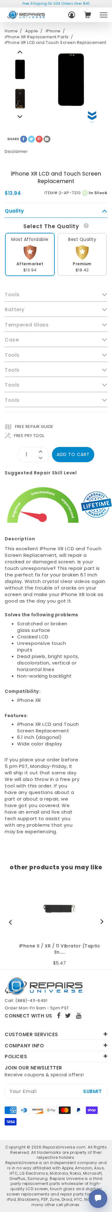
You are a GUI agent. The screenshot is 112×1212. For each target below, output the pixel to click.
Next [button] (20, 52)
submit (92, 1091)
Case (12, 339)
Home (11, 31)
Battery (15, 309)
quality (14, 211)
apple (31, 31)
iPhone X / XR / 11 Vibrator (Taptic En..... (56, 949)
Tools (12, 294)
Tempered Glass (27, 325)
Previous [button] (20, 116)
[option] (20, 69)
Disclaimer (16, 151)
